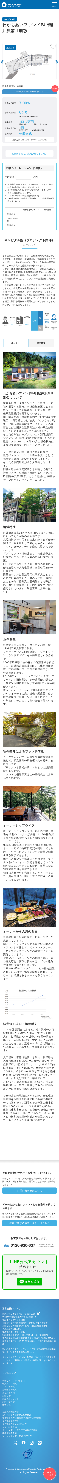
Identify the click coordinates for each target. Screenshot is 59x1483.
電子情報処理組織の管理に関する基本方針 (21, 1417)
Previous (2, 61)
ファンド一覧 (8, 1386)
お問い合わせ (8, 1401)
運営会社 (6, 1404)
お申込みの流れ (9, 1389)
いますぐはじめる (49, 1473)
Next (56, 61)
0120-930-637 (23, 1245)
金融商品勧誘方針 (10, 1411)
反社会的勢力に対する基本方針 (16, 1414)
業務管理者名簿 (9, 1433)
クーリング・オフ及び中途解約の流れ (19, 1429)
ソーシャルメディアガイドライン (17, 1435)
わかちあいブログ (10, 1398)
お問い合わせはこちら (29, 1190)
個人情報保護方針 (10, 1420)
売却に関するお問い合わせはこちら (29, 1223)
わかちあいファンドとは (13, 1380)
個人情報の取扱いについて (14, 1423)
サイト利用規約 (9, 1426)
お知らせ (6, 1395)
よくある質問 (8, 1392)
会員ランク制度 (9, 1383)
